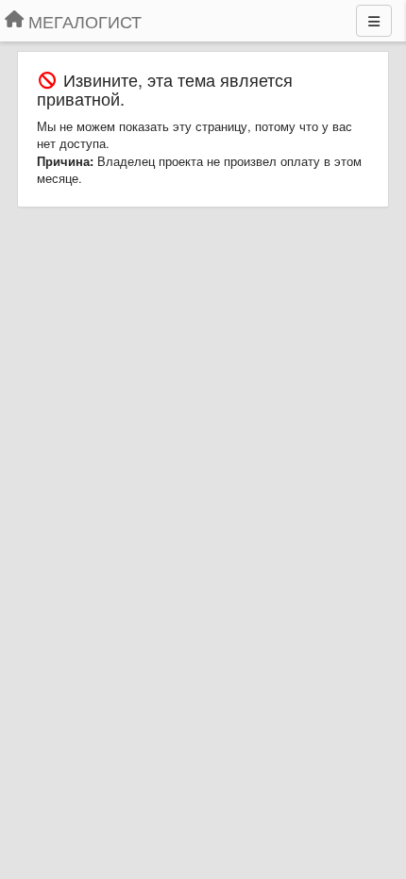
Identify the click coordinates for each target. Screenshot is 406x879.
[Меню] (374, 21)
